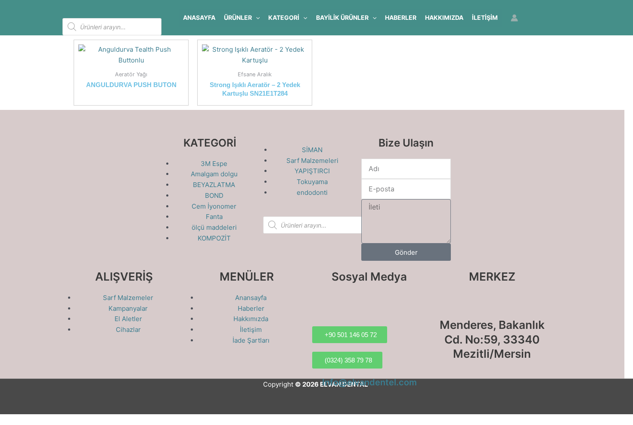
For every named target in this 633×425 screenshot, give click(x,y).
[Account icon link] (514, 18)
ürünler (238, 17)
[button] (256, 18)
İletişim (485, 17)
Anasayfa (199, 17)
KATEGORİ (283, 17)
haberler (400, 17)
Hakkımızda (444, 17)
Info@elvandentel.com (369, 382)
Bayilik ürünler (342, 17)
